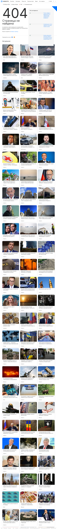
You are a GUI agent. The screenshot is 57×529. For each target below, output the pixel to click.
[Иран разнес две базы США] (46, 285)
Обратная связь (53, 528)
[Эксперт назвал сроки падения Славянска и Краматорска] (46, 356)
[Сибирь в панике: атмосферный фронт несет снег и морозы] (28, 446)
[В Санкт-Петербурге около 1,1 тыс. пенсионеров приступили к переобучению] (10, 517)
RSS (13, 528)
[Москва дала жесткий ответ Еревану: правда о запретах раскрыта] (28, 52)
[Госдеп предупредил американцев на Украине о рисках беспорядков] (46, 195)
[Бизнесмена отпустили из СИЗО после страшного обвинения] (28, 464)
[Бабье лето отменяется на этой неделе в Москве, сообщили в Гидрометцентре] (10, 482)
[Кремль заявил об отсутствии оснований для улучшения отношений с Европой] (10, 446)
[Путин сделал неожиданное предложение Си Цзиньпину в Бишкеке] (46, 338)
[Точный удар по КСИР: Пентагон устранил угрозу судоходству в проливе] (28, 231)
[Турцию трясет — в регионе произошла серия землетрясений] (10, 338)
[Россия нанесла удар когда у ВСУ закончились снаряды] (28, 249)
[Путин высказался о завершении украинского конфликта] (10, 428)
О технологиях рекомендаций (24, 528)
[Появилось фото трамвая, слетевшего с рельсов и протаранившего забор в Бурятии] (28, 70)
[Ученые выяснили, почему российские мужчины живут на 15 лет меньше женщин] (46, 428)
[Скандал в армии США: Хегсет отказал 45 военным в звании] (46, 106)
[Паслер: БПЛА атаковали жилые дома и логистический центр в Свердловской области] (28, 285)
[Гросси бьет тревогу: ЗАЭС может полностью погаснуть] (46, 160)
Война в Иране (15, 4)
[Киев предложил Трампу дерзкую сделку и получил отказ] (46, 374)
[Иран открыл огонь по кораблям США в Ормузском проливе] (46, 213)
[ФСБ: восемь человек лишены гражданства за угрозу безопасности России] (10, 267)
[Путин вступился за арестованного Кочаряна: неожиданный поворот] (28, 124)
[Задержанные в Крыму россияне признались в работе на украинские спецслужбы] (46, 464)
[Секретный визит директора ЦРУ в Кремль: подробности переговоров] (10, 249)
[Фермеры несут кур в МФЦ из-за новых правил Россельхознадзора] (28, 106)
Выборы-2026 (7, 4)
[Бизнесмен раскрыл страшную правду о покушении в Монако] (10, 464)
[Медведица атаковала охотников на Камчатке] (46, 392)
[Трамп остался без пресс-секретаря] (10, 303)
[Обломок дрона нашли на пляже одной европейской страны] (28, 428)
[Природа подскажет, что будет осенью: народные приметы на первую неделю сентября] (46, 88)
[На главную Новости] (5, 1)
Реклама (9, 528)
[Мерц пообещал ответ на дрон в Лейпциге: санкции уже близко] (46, 178)
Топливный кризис (28, 4)
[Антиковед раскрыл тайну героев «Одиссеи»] (28, 517)
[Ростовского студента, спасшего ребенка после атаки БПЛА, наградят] (28, 392)
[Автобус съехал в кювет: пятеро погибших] (28, 88)
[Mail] (1, 1)
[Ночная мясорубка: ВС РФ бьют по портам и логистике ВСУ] (28, 160)
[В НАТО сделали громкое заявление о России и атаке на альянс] (28, 321)
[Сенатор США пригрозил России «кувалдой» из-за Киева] (46, 142)
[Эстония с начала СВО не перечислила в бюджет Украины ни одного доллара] (10, 124)
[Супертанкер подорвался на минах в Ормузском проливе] (28, 178)
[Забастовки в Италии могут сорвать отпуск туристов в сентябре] (10, 178)
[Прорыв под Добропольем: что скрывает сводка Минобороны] (10, 356)
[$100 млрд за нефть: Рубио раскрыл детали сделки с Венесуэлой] (10, 231)
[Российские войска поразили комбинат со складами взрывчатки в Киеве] (28, 482)
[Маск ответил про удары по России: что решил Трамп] (46, 482)
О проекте (16, 528)
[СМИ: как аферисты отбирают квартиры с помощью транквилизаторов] (46, 410)
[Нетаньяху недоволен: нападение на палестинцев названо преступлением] (10, 195)
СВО (21, 4)
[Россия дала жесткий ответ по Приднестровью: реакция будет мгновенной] (28, 213)
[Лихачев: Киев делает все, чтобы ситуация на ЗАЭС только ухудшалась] (46, 517)
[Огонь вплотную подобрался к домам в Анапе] (10, 410)
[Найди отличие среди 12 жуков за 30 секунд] (10, 499)
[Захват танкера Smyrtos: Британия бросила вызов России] (46, 70)
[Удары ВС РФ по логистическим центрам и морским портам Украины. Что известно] (46, 303)
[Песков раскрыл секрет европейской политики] (46, 446)
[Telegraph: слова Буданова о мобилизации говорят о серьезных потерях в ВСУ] (28, 356)
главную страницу (14, 31)
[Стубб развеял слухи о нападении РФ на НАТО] (10, 285)
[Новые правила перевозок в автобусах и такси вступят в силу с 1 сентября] (10, 392)
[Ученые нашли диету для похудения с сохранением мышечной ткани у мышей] (28, 499)
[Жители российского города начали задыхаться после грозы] (10, 70)
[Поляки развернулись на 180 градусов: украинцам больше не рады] (46, 124)
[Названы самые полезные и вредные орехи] (10, 321)
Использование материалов (45, 528)
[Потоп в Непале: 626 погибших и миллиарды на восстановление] (46, 267)
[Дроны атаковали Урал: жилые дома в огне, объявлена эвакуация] (10, 106)
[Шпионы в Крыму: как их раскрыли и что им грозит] (10, 88)
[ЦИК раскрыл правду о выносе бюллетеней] (28, 410)
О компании (5, 528)
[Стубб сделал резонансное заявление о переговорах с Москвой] (10, 142)
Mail (1, 528)
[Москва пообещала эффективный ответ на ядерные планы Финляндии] (28, 195)
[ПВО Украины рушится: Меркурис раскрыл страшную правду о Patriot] (10, 213)
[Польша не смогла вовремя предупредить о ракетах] (46, 231)
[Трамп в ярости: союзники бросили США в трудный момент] (46, 321)
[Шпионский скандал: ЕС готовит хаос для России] (46, 249)
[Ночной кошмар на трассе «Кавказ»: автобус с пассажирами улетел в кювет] (10, 160)
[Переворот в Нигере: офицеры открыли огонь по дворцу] (46, 499)
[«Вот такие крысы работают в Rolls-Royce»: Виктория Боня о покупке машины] (10, 52)
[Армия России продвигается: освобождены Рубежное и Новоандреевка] (28, 374)
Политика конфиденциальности (35, 528)
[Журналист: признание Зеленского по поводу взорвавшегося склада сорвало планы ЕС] (28, 267)
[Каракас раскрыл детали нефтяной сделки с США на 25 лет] (28, 303)
